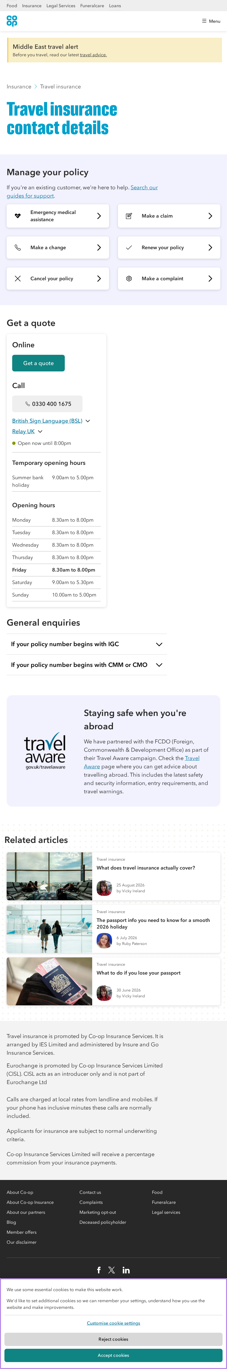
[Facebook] (98, 1270)
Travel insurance (60, 86)
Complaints (91, 1202)
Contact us (90, 1192)
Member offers (22, 1232)
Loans (115, 5)
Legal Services (61, 5)
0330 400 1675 (51, 404)
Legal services (166, 1212)
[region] (113, 1323)
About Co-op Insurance (30, 1202)
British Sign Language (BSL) (47, 420)
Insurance (32, 5)
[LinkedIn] (126, 1270)
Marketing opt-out (97, 1212)
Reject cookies (113, 1339)
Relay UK (23, 431)
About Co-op (20, 1192)
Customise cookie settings (113, 1323)
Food (12, 5)
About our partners (26, 1212)
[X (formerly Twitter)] (111, 1270)
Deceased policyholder (102, 1222)
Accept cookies (113, 1355)
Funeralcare (92, 5)
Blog (11, 1222)
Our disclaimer (22, 1242)
